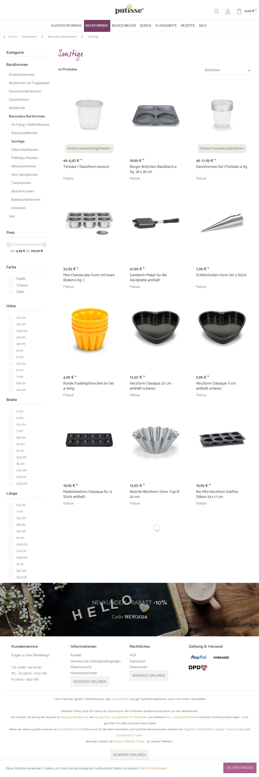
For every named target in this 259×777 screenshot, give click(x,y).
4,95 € (21, 251)
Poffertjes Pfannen (24, 158)
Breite (11, 399)
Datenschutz (138, 667)
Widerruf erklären (89, 682)
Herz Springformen (24, 175)
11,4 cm (21, 531)
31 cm (20, 564)
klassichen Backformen (75, 717)
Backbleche (17, 108)
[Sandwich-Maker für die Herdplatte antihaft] (156, 223)
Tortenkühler (205, 729)
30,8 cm (21, 558)
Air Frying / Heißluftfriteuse (30, 125)
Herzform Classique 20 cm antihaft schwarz (150, 386)
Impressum (137, 661)
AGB (133, 655)
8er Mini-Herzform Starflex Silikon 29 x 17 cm (217, 494)
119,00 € (37, 251)
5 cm (19, 357)
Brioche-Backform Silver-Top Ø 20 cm (154, 494)
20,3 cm (21, 484)
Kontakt (76, 655)
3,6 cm (20, 344)
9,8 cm (21, 525)
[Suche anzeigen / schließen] (216, 11)
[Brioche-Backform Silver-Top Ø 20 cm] (156, 440)
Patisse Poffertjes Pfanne (129, 741)
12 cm (20, 451)
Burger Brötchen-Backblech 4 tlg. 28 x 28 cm (153, 169)
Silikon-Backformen (24, 150)
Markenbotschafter (84, 673)
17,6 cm (21, 470)
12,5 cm (21, 457)
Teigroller (190, 729)
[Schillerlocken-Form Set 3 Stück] (222, 223)
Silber (20, 292)
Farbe (11, 267)
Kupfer (21, 279)
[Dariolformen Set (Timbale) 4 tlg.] (222, 115)
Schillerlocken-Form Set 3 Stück (221, 275)
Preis (10, 232)
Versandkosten (120, 699)
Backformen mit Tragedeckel (29, 83)
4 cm (19, 351)
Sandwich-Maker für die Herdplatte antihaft (148, 278)
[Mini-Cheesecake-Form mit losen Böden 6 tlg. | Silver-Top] (89, 223)
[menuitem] (67, 26)
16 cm (20, 464)
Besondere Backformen (27, 116)
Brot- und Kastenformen (180, 717)
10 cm (20, 444)
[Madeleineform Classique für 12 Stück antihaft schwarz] (89, 440)
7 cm (19, 377)
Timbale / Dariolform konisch (86, 167)
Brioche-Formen (22, 191)
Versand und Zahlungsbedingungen (96, 661)
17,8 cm (21, 477)
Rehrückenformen (23, 166)
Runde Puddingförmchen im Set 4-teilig (88, 386)
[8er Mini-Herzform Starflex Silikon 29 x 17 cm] (222, 440)
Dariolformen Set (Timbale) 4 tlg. (222, 167)
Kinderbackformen (22, 75)
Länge (11, 493)
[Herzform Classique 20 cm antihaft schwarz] (156, 332)
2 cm (19, 411)
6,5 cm (21, 425)
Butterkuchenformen (25, 200)
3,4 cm (20, 337)
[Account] (227, 11)
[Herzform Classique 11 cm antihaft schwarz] (222, 332)
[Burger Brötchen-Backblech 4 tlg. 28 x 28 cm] (156, 115)
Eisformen (18, 208)
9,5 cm (21, 518)
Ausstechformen (68, 729)
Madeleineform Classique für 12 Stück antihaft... (87, 494)
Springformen (102, 717)
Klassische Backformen (25, 91)
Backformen (17, 64)
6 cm (19, 370)
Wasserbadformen (24, 133)
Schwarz (22, 285)
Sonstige (18, 141)
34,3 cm (21, 577)
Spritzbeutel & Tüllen (129, 735)
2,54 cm (21, 331)
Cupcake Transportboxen (229, 729)
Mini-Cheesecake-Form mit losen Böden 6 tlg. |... (89, 278)
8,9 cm (21, 438)
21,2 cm (21, 551)
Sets (12, 216)
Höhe (11, 306)
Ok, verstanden (240, 768)
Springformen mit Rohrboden (129, 717)
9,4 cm (21, 390)
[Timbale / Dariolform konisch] (89, 115)
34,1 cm (21, 571)
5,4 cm (21, 364)
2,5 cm (21, 324)
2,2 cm (21, 318)
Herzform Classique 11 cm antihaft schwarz (216, 386)
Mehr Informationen (153, 768)
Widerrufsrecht (81, 667)
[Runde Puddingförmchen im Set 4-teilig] (89, 332)
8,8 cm (21, 383)
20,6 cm (22, 544)
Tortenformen (21, 183)
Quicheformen (19, 100)
